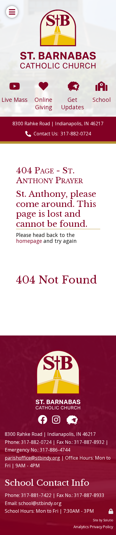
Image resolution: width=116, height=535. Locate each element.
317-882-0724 (76, 134)
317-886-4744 (55, 450)
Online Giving (43, 84)
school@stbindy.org (40, 503)
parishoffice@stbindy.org (32, 458)
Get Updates (72, 84)
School (101, 82)
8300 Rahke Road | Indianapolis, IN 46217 (58, 123)
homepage (29, 240)
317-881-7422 (36, 495)
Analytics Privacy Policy (93, 526)
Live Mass (15, 82)
